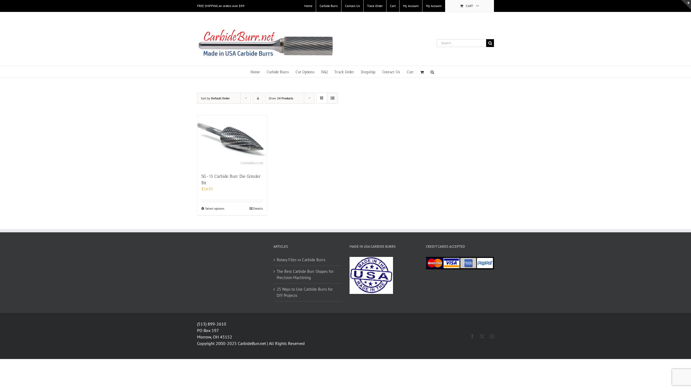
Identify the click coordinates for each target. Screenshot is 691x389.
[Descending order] (258, 98)
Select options (214, 208)
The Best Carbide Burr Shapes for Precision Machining (305, 274)
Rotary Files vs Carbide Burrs (301, 259)
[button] (432, 72)
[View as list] (332, 98)
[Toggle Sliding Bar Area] (686, 5)
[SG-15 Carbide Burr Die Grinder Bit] (232, 141)
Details (258, 208)
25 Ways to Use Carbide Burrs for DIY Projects (305, 292)
